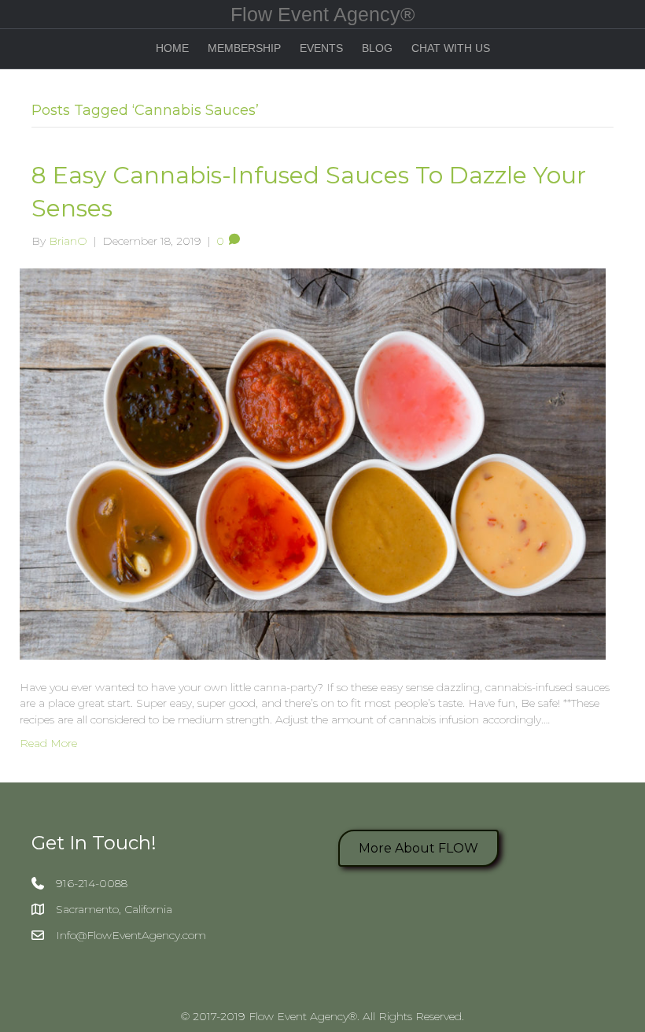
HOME (172, 48)
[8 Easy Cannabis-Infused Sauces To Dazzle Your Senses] (313, 463)
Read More (48, 743)
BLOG (377, 48)
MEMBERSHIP (244, 48)
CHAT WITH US (450, 48)
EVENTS (321, 48)
